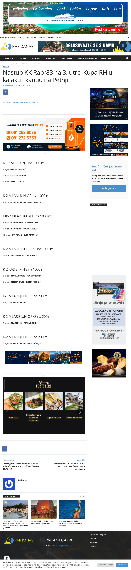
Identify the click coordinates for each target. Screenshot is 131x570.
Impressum (94, 546)
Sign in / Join (31, 38)
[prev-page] (80, 496)
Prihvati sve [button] (121, 565)
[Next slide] (80, 412)
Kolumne (36, 58)
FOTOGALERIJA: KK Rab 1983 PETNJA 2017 (21, 102)
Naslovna (5, 64)
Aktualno (9, 58)
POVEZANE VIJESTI (11, 496)
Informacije (66, 58)
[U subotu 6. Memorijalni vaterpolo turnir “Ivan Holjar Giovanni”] (72, 509)
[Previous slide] (7, 412)
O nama (51, 38)
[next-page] (83, 496)
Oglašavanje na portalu (99, 535)
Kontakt (42, 38)
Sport (12, 64)
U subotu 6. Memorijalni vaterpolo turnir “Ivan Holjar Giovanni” (70, 523)
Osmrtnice (106, 58)
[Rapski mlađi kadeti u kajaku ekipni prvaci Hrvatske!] (44, 509)
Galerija (59, 38)
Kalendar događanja (87, 58)
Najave (23, 58)
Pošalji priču (109, 188)
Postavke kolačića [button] (106, 565)
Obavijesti (51, 58)
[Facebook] (128, 38)
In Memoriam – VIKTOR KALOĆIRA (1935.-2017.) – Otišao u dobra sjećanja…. (69, 466)
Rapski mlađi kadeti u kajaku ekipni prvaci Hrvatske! (42, 522)
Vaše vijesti (94, 542)
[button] (127, 58)
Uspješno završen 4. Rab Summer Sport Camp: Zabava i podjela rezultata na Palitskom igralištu (15, 524)
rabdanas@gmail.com (60, 545)
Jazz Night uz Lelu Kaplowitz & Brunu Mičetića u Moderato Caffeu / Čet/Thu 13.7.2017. (21, 466)
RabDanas (9, 85)
